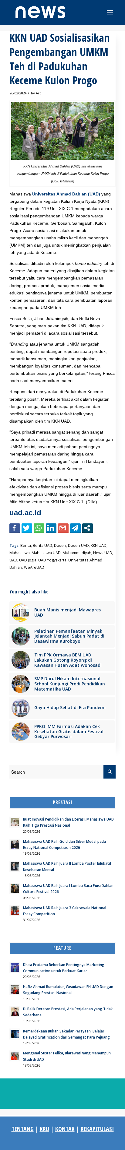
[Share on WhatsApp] (39, 528)
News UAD (102, 552)
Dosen (60, 545)
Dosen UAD (78, 545)
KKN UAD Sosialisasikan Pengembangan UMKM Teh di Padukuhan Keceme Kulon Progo (59, 59)
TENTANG (23, 1129)
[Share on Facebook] (14, 528)
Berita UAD (42, 545)
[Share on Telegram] (75, 528)
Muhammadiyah (76, 552)
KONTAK (65, 1129)
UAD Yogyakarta (52, 560)
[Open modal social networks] (87, 528)
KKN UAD (98, 545)
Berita (25, 545)
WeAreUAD (34, 567)
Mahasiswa (19, 552)
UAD (13, 560)
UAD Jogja (27, 560)
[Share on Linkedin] (51, 528)
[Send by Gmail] (63, 528)
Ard (39, 93)
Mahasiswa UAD (46, 552)
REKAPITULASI (97, 1129)
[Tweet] (27, 528)
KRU (44, 1129)
